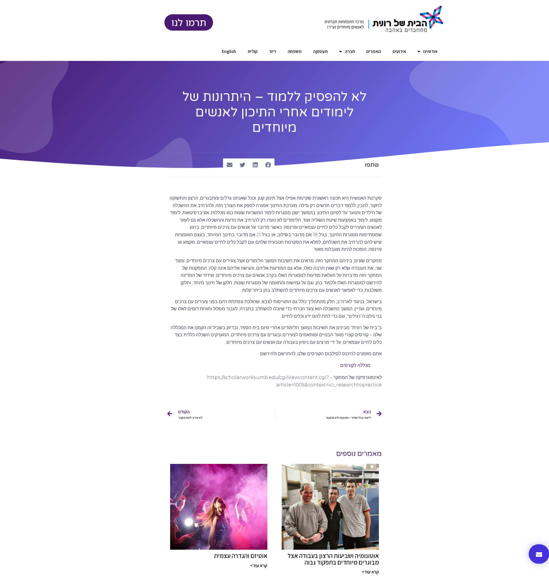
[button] (268, 164)
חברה (350, 51)
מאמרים (373, 51)
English (229, 51)
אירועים (399, 51)
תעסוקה (320, 51)
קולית (253, 51)
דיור (272, 51)
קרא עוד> (370, 572)
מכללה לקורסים (355, 365)
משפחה (295, 51)
